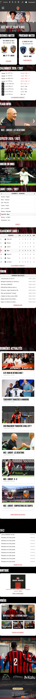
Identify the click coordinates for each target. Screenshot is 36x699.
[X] (12, 2)
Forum (3, 271)
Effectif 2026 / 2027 (10, 139)
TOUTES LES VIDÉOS (18, 632)
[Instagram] (15, 2)
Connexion (32, 2)
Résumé (8, 61)
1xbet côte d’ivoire (6, 684)
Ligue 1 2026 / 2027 (9, 189)
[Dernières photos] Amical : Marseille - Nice (10, 639)
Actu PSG (17, 682)
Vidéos (3, 601)
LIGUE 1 (18, 224)
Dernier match (7, 36)
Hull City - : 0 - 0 (25, 81)
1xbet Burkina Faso (18, 684)
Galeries (33, 639)
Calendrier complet (17, 97)
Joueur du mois (7, 164)
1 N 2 (1, 2)
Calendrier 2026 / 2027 (11, 68)
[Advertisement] (18, 328)
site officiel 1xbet (29, 684)
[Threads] (18, 2)
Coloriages (24, 682)
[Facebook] (9, 2)
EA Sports (6, 677)
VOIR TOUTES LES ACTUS (18, 514)
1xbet (31, 682)
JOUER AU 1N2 (18, 565)
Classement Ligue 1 (9, 231)
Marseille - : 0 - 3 (25, 73)
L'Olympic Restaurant (17, 677)
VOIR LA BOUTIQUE (17, 593)
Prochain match (27, 36)
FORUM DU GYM (18, 305)
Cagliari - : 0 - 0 (25, 78)
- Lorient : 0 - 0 (25, 83)
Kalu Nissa (29, 677)
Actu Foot (5, 682)
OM (11, 682)
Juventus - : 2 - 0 (25, 75)
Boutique (5, 2)
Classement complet (17, 265)
